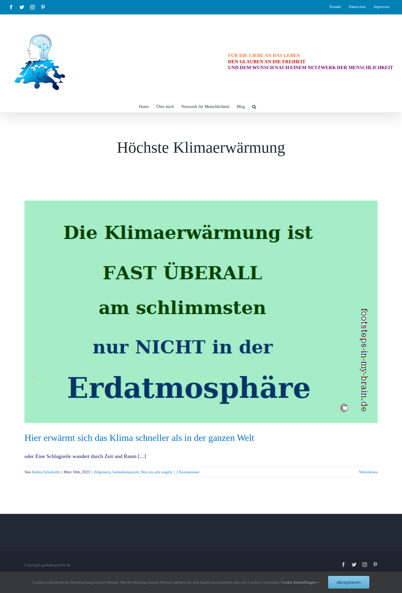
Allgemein (102, 472)
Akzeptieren (349, 582)
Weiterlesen (368, 472)
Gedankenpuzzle (125, 472)
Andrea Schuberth (45, 472)
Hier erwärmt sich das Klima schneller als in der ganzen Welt (139, 437)
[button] (254, 106)
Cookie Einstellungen (299, 582)
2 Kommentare (188, 472)
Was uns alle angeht (156, 472)
